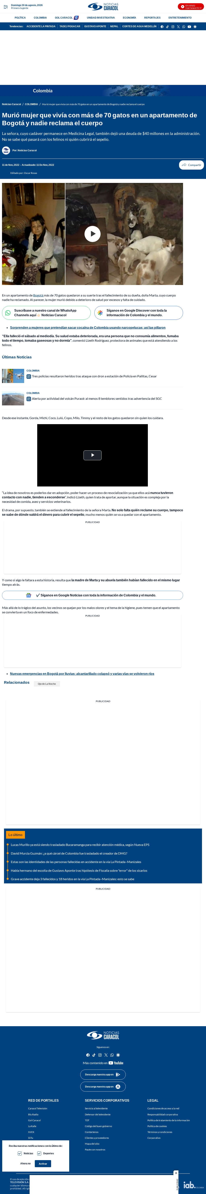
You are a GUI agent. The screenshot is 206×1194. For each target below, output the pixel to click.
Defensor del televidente (97, 1114)
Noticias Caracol (11, 104)
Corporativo (154, 1137)
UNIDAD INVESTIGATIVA (101, 17)
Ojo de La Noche (47, 683)
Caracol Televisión (37, 1108)
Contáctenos (91, 1131)
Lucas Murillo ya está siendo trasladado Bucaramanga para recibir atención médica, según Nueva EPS (80, 844)
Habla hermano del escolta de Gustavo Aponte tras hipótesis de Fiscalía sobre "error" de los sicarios (79, 870)
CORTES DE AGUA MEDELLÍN (139, 26)
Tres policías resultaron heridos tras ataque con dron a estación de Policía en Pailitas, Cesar (94, 376)
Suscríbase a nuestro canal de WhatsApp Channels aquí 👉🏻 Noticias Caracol (45, 312)
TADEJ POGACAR (70, 26)
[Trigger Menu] (5, 6)
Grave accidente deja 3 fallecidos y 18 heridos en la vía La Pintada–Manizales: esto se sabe (72, 879)
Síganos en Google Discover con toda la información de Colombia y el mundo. (137, 312)
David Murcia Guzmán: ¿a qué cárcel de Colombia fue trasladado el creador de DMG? (69, 853)
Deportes (48, 1153)
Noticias (28, 1153)
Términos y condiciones (159, 1131)
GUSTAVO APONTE (95, 26)
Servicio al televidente (96, 1108)
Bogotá (38, 295)
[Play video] (92, 234)
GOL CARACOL (64, 17)
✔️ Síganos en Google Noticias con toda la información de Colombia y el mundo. (96, 595)
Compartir (191, 165)
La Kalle (32, 1125)
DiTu (30, 1137)
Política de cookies (157, 1125)
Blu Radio (33, 1114)
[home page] (103, 6)
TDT (87, 1120)
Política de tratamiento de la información (168, 1120)
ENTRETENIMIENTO (180, 17)
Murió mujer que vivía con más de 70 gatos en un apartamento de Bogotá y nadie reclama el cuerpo (93, 104)
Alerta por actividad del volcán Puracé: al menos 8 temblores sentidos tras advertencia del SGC (97, 398)
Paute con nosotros (95, 1149)
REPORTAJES (152, 17)
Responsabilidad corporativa (162, 1114)
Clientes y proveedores (97, 1137)
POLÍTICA (20, 17)
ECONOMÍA (129, 17)
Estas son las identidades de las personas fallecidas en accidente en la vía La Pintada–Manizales (76, 862)
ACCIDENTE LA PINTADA (41, 26)
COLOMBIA (40, 17)
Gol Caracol (34, 1120)
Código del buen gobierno (98, 1125)
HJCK (31, 1131)
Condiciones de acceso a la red (163, 1108)
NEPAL (114, 26)
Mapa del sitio (92, 1143)
